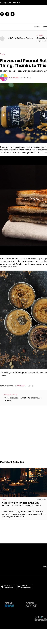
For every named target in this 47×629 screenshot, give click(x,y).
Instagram (20, 386)
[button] (2, 38)
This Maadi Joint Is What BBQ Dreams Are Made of (22, 399)
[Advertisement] (23, 432)
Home (36, 27)
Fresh (2, 54)
